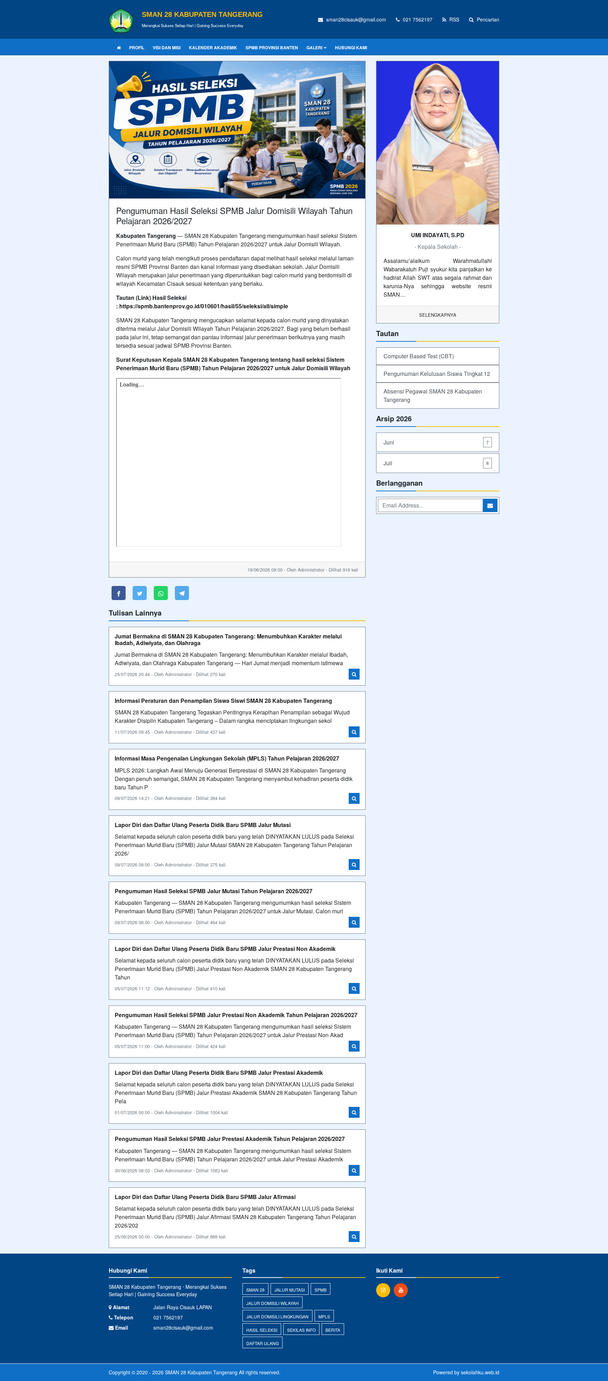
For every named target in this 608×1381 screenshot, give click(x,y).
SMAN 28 (255, 1290)
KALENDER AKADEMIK (213, 47)
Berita (332, 1330)
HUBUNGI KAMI (351, 47)
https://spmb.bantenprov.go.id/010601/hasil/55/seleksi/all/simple (203, 306)
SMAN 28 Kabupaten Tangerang (201, 1372)
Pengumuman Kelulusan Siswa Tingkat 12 (437, 374)
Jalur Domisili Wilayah (272, 1303)
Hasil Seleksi (261, 1330)
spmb (321, 1290)
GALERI (314, 47)
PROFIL (136, 47)
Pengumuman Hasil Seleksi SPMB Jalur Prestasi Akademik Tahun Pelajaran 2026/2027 (230, 1139)
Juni (436, 442)
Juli (436, 463)
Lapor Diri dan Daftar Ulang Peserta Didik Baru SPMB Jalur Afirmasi (205, 1197)
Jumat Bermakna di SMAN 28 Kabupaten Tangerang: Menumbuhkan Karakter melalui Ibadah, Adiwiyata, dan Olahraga (228, 639)
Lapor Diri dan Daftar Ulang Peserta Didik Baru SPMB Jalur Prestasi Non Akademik (225, 949)
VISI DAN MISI (166, 47)
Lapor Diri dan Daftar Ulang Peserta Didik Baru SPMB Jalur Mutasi (203, 825)
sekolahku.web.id (480, 1372)
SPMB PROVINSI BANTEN (272, 47)
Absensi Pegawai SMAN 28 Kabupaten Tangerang (433, 395)
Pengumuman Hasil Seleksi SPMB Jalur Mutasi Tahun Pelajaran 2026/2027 (213, 891)
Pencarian (487, 19)
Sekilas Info (301, 1330)
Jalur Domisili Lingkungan (277, 1316)
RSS (453, 19)
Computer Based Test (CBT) (419, 356)
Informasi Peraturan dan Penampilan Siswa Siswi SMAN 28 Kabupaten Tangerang (223, 700)
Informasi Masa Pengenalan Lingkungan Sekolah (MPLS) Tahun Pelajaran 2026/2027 (227, 758)
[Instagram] (385, 1289)
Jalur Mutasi (289, 1290)
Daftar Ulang (262, 1343)
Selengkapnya (437, 314)
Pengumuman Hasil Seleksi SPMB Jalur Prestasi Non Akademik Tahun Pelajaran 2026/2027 (236, 1015)
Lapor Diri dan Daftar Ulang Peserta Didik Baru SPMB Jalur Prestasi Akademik (219, 1072)
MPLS (324, 1316)
